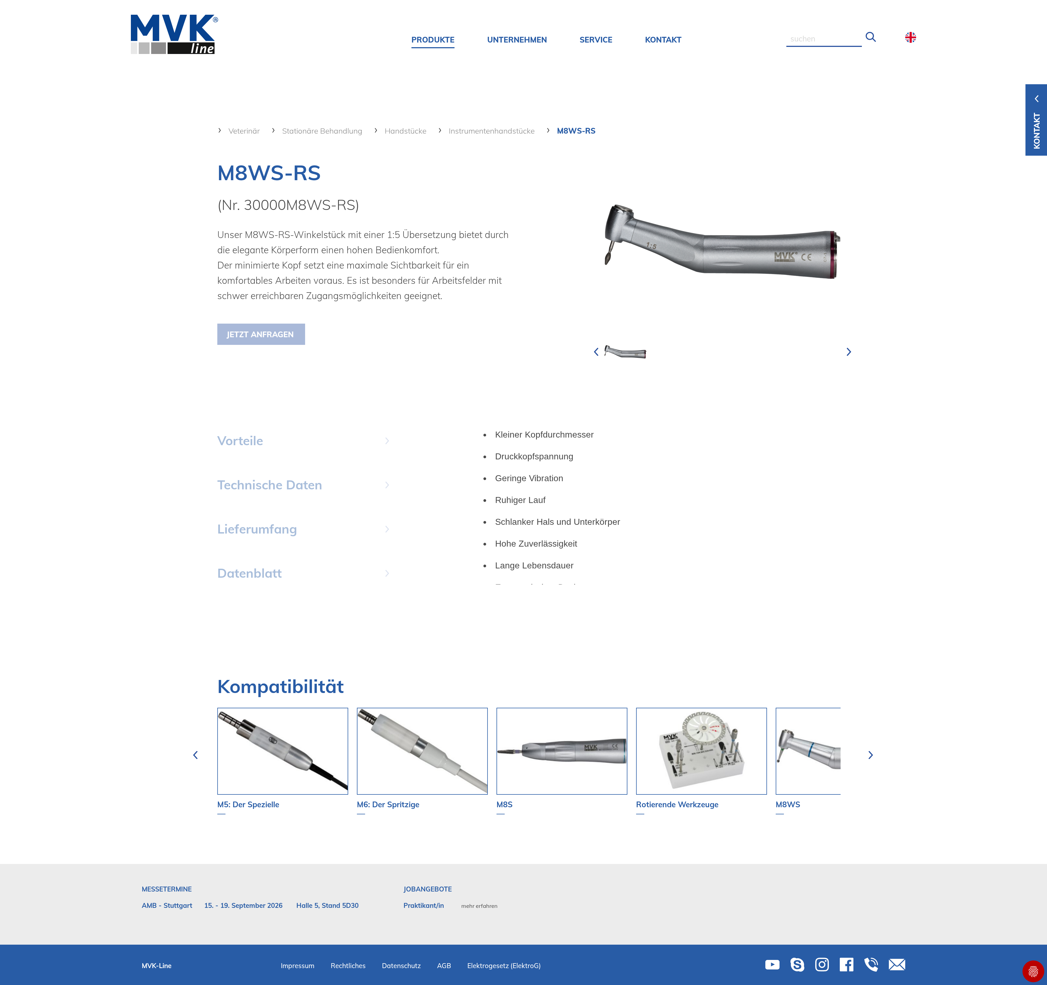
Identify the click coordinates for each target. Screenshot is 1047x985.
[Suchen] (871, 37)
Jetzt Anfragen (260, 334)
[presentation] (596, 352)
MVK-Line (157, 966)
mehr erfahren (479, 905)
